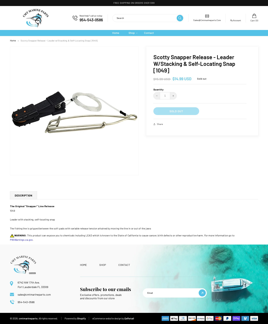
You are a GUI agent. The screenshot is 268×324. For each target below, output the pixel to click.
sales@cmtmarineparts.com (34, 294)
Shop (102, 264)
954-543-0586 (26, 302)
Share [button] (160, 124)
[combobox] (144, 18)
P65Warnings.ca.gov (21, 239)
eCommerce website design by (108, 318)
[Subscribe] (202, 292)
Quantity (158, 89)
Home (13, 40)
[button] (132, 33)
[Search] (180, 18)
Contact (124, 264)
